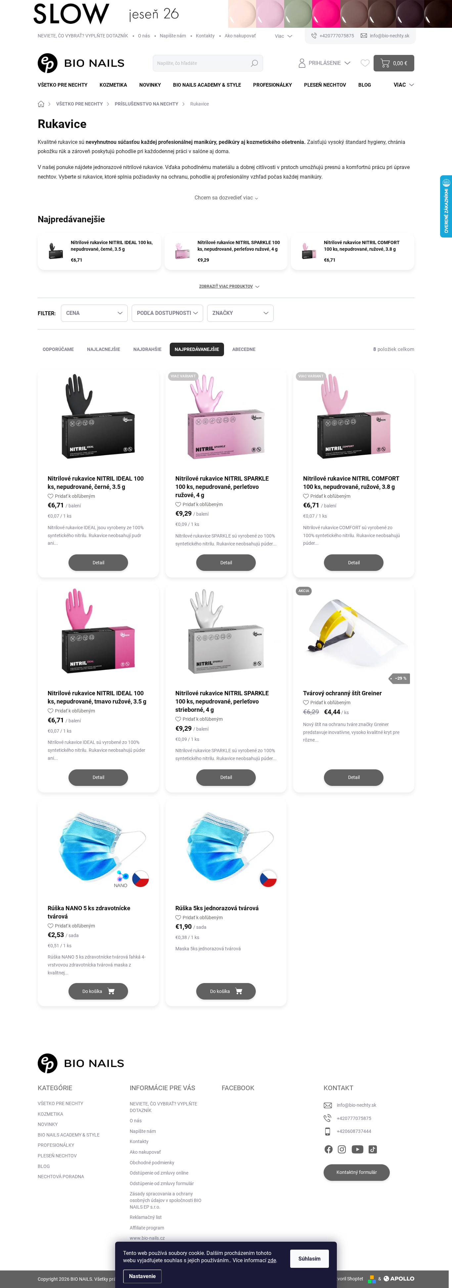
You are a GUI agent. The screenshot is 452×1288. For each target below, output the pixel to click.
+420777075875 (354, 1118)
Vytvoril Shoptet (347, 1278)
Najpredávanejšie (197, 349)
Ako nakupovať (240, 35)
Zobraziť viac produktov (226, 286)
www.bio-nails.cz (147, 1238)
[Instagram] (342, 1148)
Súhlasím (309, 1259)
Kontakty (205, 35)
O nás (144, 35)
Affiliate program (147, 1227)
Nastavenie (142, 1276)
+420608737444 (354, 1131)
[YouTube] (357, 1148)
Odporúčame (58, 349)
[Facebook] (329, 1148)
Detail (98, 562)
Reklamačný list (146, 1217)
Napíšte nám (173, 35)
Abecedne (243, 349)
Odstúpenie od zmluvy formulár (162, 1183)
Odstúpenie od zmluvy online (159, 1173)
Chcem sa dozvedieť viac (224, 197)
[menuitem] (65, 85)
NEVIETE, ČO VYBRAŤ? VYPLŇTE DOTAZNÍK (83, 35)
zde (272, 1260)
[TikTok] (373, 1148)
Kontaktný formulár (357, 1172)
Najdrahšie (147, 349)
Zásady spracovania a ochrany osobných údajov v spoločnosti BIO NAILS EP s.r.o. (166, 1200)
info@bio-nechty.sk (356, 1105)
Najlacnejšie (103, 349)
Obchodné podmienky (152, 1162)
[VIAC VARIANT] (226, 421)
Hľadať (254, 63)
